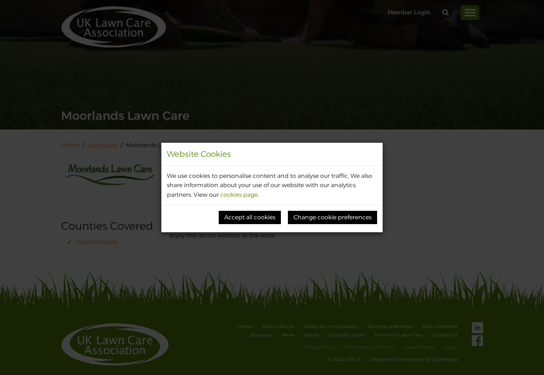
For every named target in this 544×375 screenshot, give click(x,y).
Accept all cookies (249, 217)
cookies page (239, 194)
